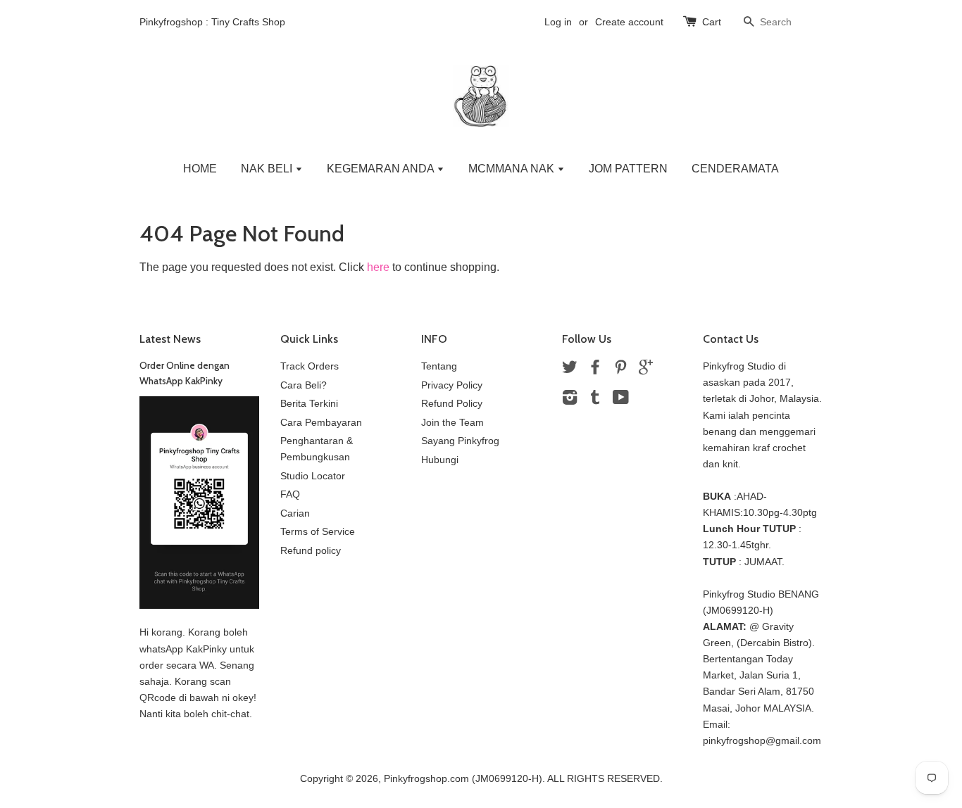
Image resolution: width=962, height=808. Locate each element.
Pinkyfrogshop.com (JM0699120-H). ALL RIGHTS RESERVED (522, 779)
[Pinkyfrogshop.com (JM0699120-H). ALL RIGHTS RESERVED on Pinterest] (620, 370)
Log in (558, 21)
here (378, 267)
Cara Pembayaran (321, 422)
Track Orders (309, 366)
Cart (711, 21)
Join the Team (452, 422)
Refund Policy (451, 403)
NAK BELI (268, 169)
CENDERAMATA (735, 169)
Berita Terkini (309, 403)
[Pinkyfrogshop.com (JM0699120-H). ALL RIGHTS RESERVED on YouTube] (621, 400)
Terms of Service (317, 531)
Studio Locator (312, 476)
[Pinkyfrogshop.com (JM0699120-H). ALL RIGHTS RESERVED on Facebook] (595, 370)
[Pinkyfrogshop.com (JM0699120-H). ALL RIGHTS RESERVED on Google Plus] (646, 370)
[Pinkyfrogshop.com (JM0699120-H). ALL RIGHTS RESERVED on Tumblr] (595, 400)
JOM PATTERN (628, 169)
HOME (200, 169)
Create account (629, 21)
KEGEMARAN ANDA (382, 169)
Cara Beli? (303, 385)
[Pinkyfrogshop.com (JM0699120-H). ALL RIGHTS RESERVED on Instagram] (569, 400)
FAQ (290, 494)
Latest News (170, 339)
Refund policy (310, 550)
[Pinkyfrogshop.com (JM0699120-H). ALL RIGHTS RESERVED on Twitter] (569, 370)
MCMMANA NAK (512, 169)
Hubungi (439, 460)
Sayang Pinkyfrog (460, 441)
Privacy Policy (451, 385)
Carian (295, 513)
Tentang (439, 366)
